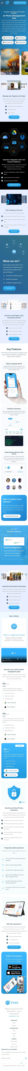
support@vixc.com (14, 1016)
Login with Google (8, 37)
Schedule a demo (21, 42)
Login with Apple (21, 37)
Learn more (14, 117)
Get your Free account (12, 516)
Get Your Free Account (20, 2)
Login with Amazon (8, 42)
